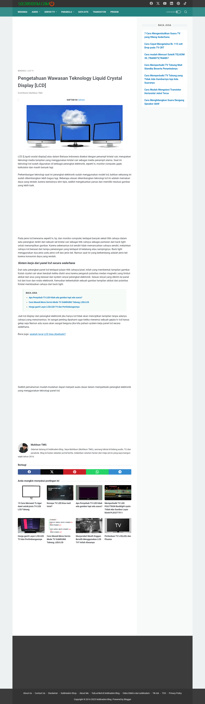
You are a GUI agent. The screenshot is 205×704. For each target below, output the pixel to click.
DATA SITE (83, 12)
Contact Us (40, 693)
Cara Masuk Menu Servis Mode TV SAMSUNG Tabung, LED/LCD (59, 302)
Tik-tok (156, 693)
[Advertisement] (74, 43)
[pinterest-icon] (178, 3)
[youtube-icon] (165, 3)
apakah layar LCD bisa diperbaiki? (48, 334)
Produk (114, 12)
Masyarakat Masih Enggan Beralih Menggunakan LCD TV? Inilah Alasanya (88, 539)
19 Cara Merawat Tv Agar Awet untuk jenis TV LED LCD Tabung (30, 506)
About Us (27, 693)
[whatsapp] (97, 472)
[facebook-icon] (151, 3)
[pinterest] (74, 472)
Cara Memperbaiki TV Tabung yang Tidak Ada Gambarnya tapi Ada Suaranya (163, 79)
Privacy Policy (175, 693)
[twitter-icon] (158, 3)
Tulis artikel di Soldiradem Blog (106, 693)
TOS (164, 693)
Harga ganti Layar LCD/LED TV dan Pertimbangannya (54, 307)
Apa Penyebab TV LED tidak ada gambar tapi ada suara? (55, 297)
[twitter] (52, 472)
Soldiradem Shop (69, 693)
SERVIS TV (49, 12)
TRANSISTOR (99, 12)
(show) (81, 100)
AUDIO (35, 12)
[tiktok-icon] (185, 3)
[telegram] (120, 472)
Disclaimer (53, 693)
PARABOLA (66, 12)
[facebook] (29, 472)
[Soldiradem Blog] (38, 3)
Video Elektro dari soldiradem (136, 693)
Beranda (22, 12)
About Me (84, 693)
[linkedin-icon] (171, 3)
